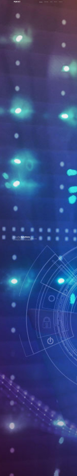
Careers (51, 1)
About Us (55, 1)
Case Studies (46, 1)
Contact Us (60, 1)
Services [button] (40, 1)
